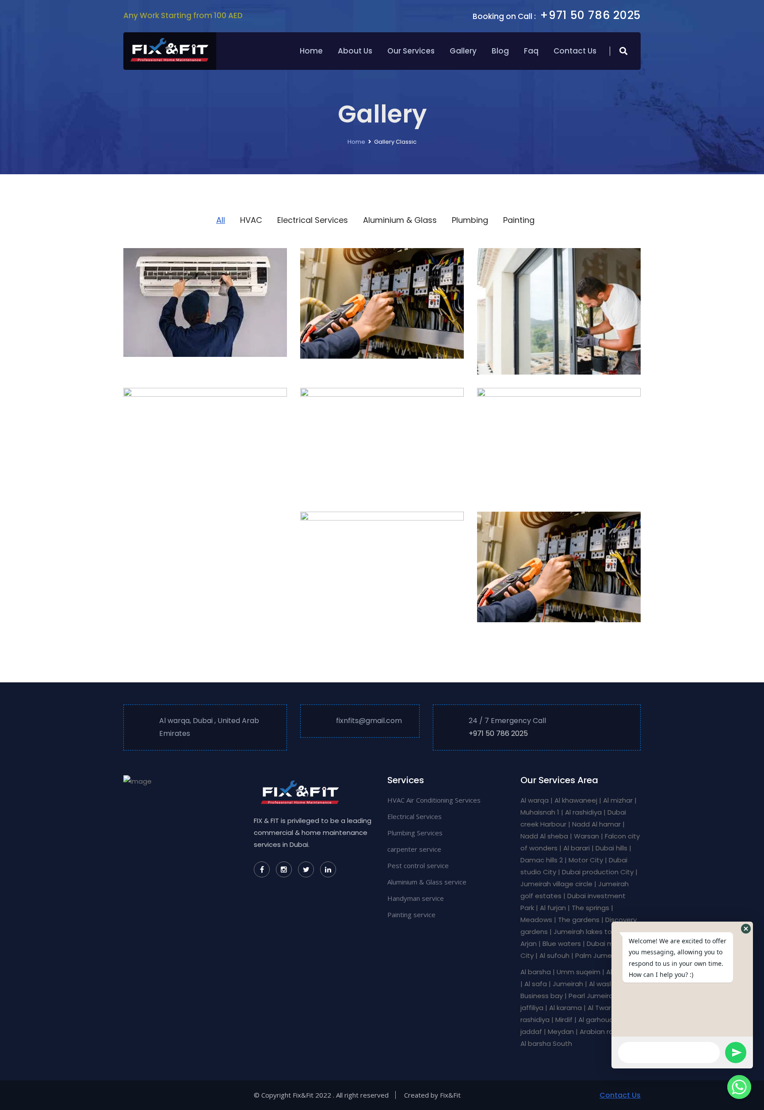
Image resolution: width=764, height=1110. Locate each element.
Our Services (411, 51)
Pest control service (418, 865)
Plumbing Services (415, 832)
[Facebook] (262, 869)
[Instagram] (284, 869)
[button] (746, 929)
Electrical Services (414, 816)
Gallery (463, 51)
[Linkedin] (328, 869)
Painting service (411, 914)
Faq (531, 51)
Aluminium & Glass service (426, 881)
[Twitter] (306, 869)
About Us (355, 51)
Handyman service (415, 898)
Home (311, 51)
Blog (500, 51)
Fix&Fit (450, 1095)
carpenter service (414, 849)
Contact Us (575, 51)
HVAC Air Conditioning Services (434, 800)
